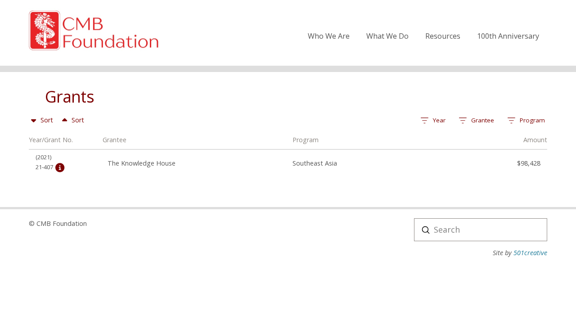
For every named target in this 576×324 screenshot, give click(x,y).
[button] (433, 121)
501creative (530, 252)
